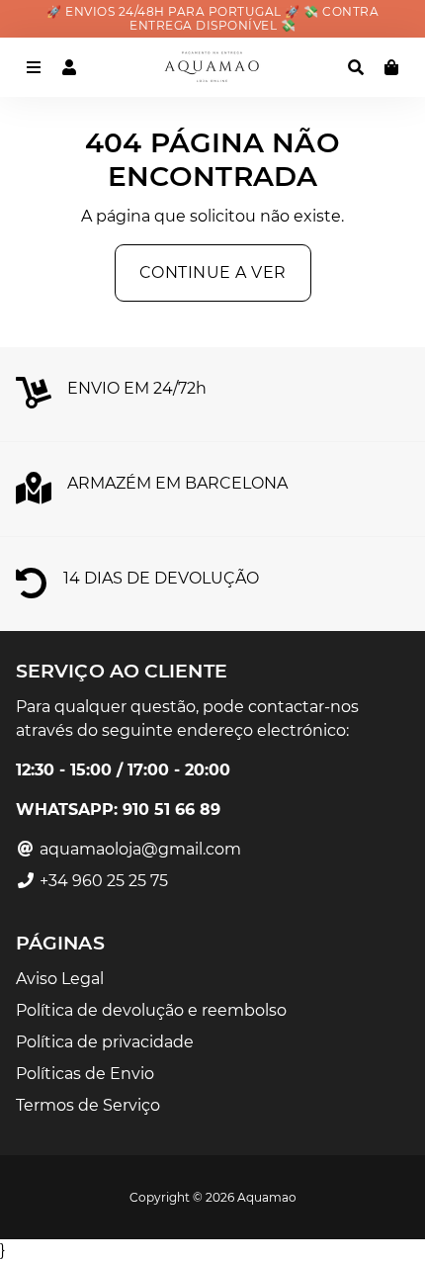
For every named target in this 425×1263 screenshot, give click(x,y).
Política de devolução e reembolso (151, 1010)
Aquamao (267, 1197)
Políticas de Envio (85, 1073)
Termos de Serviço (88, 1105)
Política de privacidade (105, 1042)
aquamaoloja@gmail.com (138, 849)
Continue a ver (213, 272)
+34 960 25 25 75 (102, 880)
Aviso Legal (60, 978)
